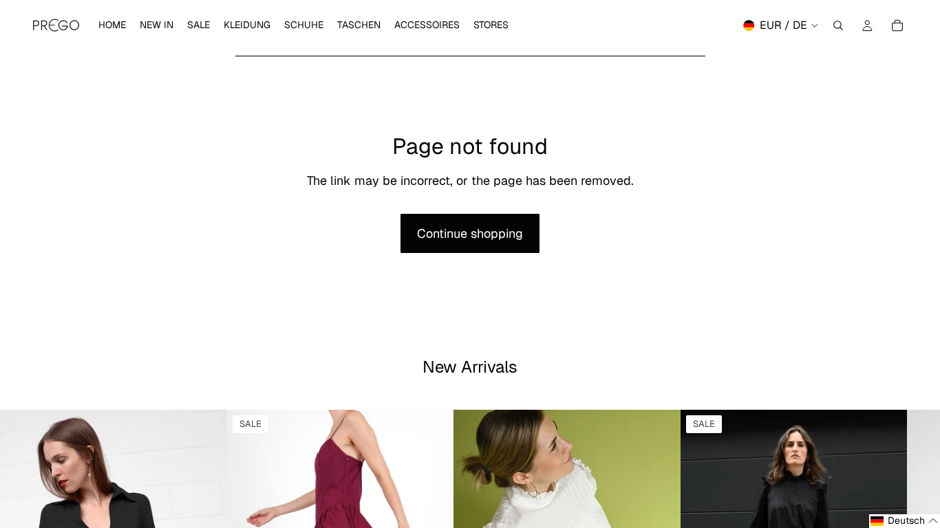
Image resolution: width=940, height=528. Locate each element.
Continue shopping (470, 233)
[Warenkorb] (897, 25)
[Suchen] (838, 25)
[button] (904, 521)
